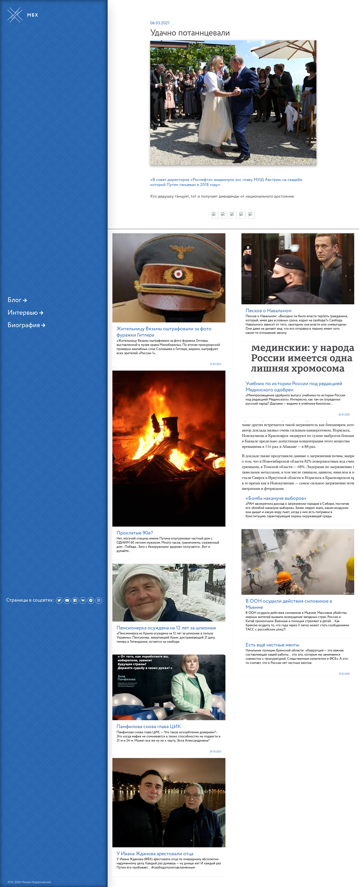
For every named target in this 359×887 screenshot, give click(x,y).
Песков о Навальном (268, 310)
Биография (24, 325)
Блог (15, 300)
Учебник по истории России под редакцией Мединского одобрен (294, 386)
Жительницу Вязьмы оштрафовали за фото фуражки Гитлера (164, 332)
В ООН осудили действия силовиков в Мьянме (289, 604)
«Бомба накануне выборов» (276, 498)
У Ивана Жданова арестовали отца (155, 853)
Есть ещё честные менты (272, 645)
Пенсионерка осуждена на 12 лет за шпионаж (166, 627)
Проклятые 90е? (135, 533)
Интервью (23, 313)
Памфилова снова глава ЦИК (149, 726)
